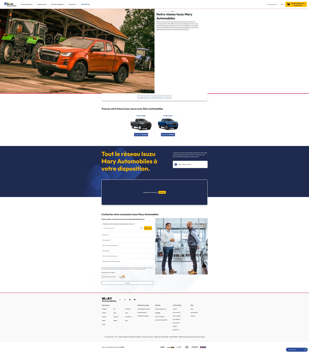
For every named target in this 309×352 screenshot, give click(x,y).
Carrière (193, 316)
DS (114, 309)
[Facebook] (120, 299)
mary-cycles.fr (177, 316)
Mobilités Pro (85, 4)
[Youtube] (134, 299)
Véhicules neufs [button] (41, 4)
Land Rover (128, 316)
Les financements (142, 312)
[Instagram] (125, 299)
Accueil (158, 11)
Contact (167, 97)
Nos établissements (272, 4)
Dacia (103, 320)
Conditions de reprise (143, 316)
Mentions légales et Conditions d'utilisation (130, 337)
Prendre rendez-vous (160, 309)
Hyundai (116, 316)
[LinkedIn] (130, 299)
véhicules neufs (166, 11)
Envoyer (127, 283)
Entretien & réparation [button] (57, 4)
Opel (115, 313)
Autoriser (162, 192)
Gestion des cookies (148, 337)
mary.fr (175, 309)
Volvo (126, 313)
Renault (104, 316)
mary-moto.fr (176, 312)
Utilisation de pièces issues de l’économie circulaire (192, 337)
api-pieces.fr (176, 323)
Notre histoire (194, 312)
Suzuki (103, 324)
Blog (282, 4)
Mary (192, 309)
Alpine (115, 320)
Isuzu (172, 11)
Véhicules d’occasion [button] (26, 4)
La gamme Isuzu (143, 97)
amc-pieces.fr (176, 319)
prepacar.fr (176, 329)
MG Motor (128, 309)
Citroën (104, 313)
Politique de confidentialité (161, 337)
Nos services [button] (72, 4)
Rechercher (148, 228)
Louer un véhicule (159, 316)
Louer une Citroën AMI (161, 320)
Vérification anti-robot (107, 272)
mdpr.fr (175, 326)
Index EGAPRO (173, 337)
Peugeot (104, 309)
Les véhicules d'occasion (143, 309)
